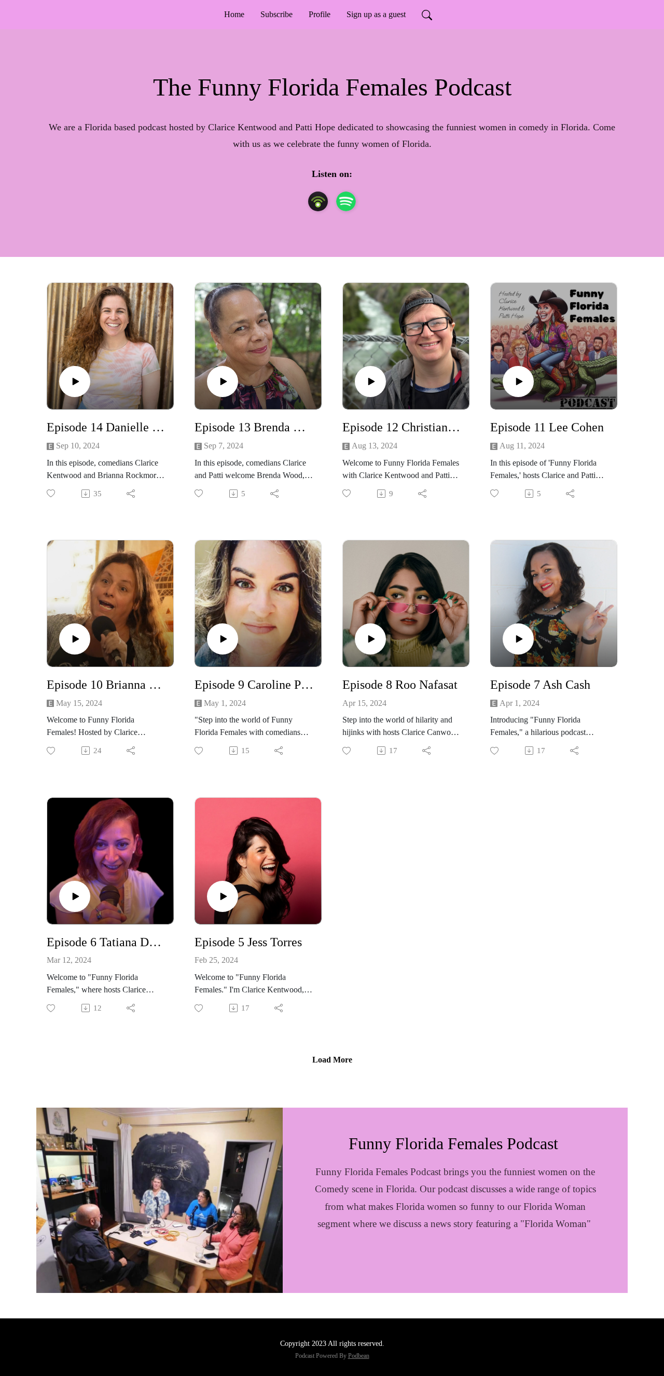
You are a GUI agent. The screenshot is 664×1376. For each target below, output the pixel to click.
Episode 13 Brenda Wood (254, 427)
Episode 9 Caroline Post (254, 684)
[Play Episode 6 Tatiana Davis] (74, 896)
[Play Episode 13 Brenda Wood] (222, 381)
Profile (319, 14)
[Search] (427, 14)
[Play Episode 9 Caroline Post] (222, 639)
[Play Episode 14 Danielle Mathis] (74, 381)
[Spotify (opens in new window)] (346, 201)
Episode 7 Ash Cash (540, 684)
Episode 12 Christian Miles (401, 427)
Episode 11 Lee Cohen (547, 427)
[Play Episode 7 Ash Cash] (518, 639)
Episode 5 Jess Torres (248, 942)
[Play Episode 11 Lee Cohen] (518, 381)
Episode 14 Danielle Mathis (106, 427)
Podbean (358, 1355)
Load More (332, 1059)
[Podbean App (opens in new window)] (318, 201)
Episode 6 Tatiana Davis (106, 942)
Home (234, 14)
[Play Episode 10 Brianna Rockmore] (74, 639)
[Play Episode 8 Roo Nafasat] (370, 639)
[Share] (131, 493)
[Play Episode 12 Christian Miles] (370, 381)
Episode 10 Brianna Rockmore (106, 684)
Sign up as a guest (376, 14)
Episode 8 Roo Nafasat (400, 684)
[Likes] (52, 493)
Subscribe (276, 14)
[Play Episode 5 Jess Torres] (222, 896)
